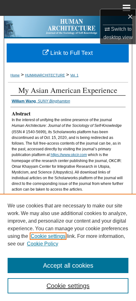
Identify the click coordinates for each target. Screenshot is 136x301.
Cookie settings (48, 236)
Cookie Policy (42, 243)
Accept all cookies (68, 265)
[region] (68, 247)
